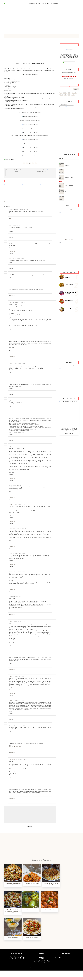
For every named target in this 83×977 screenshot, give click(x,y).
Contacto (37, 35)
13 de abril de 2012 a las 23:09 (21, 759)
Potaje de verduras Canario (30, 909)
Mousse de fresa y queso (70, 191)
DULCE (19, 35)
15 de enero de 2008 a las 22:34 (19, 339)
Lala (10, 258)
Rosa (10, 225)
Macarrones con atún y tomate (32, 883)
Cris (10, 787)
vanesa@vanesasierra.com (69, 76)
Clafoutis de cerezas (69, 185)
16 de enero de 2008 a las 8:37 (19, 363)
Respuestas (12, 218)
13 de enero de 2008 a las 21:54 (19, 241)
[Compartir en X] (27, 163)
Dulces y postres (69, 239)
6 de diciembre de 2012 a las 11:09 (18, 787)
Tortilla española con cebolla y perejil (51, 884)
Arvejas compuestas (69, 284)
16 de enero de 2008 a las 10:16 (19, 399)
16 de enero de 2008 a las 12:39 (17, 485)
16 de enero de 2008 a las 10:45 (17, 416)
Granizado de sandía (69, 197)
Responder (11, 231)
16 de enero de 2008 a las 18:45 (19, 553)
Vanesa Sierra (12, 759)
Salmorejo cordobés (69, 177)
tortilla (65, 94)
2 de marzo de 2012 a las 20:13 (18, 700)
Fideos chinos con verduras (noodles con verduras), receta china (12, 911)
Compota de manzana (69, 308)
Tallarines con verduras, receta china (70, 276)
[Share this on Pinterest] (30, 163)
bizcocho (73, 94)
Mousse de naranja (13, 937)
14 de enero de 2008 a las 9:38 (18, 258)
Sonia (10, 676)
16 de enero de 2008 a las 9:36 (18, 382)
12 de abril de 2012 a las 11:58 (22, 741)
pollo (61, 92)
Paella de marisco (68, 171)
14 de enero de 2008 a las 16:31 (19, 287)
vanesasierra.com (69, 59)
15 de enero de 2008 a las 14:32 (19, 302)
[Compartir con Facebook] (24, 163)
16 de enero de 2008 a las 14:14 (19, 504)
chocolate (64, 92)
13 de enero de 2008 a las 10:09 (22, 209)
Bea (10, 724)
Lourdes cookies (12, 741)
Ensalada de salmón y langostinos (69, 165)
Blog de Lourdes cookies (15, 746)
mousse (61, 94)
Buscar (76, 89)
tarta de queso (74, 92)
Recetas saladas (69, 210)
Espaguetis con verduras (32, 937)
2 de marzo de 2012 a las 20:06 (18, 676)
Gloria (10, 553)
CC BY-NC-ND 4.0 (45, 960)
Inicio (7, 35)
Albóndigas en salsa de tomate (49, 909)
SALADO (13, 35)
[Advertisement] (30, 52)
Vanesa (10, 302)
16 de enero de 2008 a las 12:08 (19, 445)
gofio (69, 94)
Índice (25, 35)
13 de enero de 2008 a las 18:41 (18, 225)
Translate (70, 106)
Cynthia (11, 241)
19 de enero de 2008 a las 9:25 (19, 621)
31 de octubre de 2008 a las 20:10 (21, 655)
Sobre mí (31, 35)
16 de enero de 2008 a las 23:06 (19, 571)
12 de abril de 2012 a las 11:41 (16, 724)
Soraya (10, 339)
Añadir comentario (8, 805)
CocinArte (11, 655)
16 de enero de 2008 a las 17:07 (19, 528)
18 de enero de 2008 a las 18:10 (17, 596)
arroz (69, 92)
